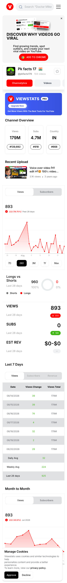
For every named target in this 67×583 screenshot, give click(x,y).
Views (20, 192)
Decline (26, 575)
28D (22, 263)
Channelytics (19, 83)
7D (9, 263)
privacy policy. (38, 568)
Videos (48, 83)
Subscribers (46, 192)
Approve (11, 575)
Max (56, 263)
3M (33, 263)
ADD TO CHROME (36, 57)
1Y (45, 263)
